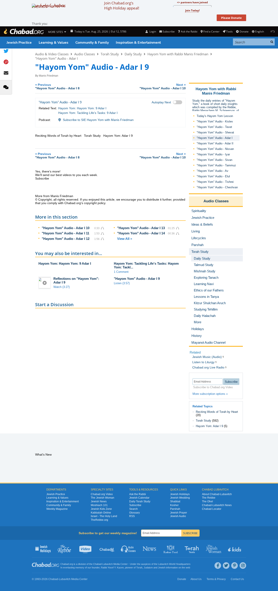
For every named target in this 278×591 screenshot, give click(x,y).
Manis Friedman (48, 75)
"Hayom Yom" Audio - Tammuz (216, 165)
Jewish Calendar (139, 497)
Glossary (134, 512)
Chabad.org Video (102, 494)
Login (152, 31)
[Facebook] (217, 565)
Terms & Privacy (216, 579)
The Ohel (207, 501)
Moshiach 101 (99, 505)
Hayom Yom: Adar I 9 (209, 426)
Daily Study (133, 54)
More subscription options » (210, 393)
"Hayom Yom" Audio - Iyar (213, 154)
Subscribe (135, 505)
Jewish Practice (19, 42)
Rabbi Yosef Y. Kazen (112, 567)
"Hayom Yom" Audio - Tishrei (215, 181)
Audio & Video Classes (52, 54)
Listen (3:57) (122, 283)
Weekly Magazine (57, 508)
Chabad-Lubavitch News (217, 505)
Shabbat (175, 501)
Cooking (171, 548)
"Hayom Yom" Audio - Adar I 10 (65, 228)
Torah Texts (192, 548)
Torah (139, 567)
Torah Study (110, 54)
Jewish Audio (178, 516)
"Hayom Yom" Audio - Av (212, 170)
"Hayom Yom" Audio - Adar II (215, 143)
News (150, 548)
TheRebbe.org (99, 519)
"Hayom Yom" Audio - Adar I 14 (141, 233)
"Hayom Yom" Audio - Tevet (214, 127)
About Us (196, 579)
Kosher (174, 505)
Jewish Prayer (178, 512)
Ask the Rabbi (189, 31)
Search (133, 508)
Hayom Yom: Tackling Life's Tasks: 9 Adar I (88, 113)
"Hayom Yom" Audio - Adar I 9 (137, 278)
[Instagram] (243, 565)
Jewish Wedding (180, 497)
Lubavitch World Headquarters (174, 564)
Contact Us (237, 579)
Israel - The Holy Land (104, 516)
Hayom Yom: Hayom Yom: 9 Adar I (82, 108)
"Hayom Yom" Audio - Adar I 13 (141, 228)
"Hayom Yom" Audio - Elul (213, 176)
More (197, 322)
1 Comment (121, 271)
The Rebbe (208, 497)
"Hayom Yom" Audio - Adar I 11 (65, 233)
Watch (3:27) (61, 287)
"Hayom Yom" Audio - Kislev (215, 121)
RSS (132, 516)
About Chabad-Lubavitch (217, 494)
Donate (244, 31)
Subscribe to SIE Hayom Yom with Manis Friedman (98, 120)
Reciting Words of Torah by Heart (217, 411)
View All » (124, 239)
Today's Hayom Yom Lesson (215, 116)
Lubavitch (107, 564)
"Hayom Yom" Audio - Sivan (214, 160)
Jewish (161, 567)
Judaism (148, 567)
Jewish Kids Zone (101, 508)
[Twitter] (226, 565)
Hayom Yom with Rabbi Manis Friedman (177, 54)
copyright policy (94, 203)
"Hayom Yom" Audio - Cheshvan (217, 187)
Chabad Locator (211, 508)
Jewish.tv (86, 548)
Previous (57, 86)
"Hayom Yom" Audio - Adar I (56, 58)
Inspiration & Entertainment (138, 42)
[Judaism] (23, 31)
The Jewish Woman (102, 497)
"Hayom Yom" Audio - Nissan (215, 149)
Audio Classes (84, 54)
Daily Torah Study (139, 501)
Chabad (97, 564)
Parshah (175, 508)
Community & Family (92, 42)
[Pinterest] (234, 565)
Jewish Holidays (180, 494)
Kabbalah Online (101, 512)
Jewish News (99, 501)
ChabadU (107, 548)
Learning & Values (53, 42)
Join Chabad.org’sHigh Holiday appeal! (121, 5)
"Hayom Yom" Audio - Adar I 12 (65, 239)
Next (163, 86)
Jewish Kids (235, 548)
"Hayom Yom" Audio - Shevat (215, 132)
